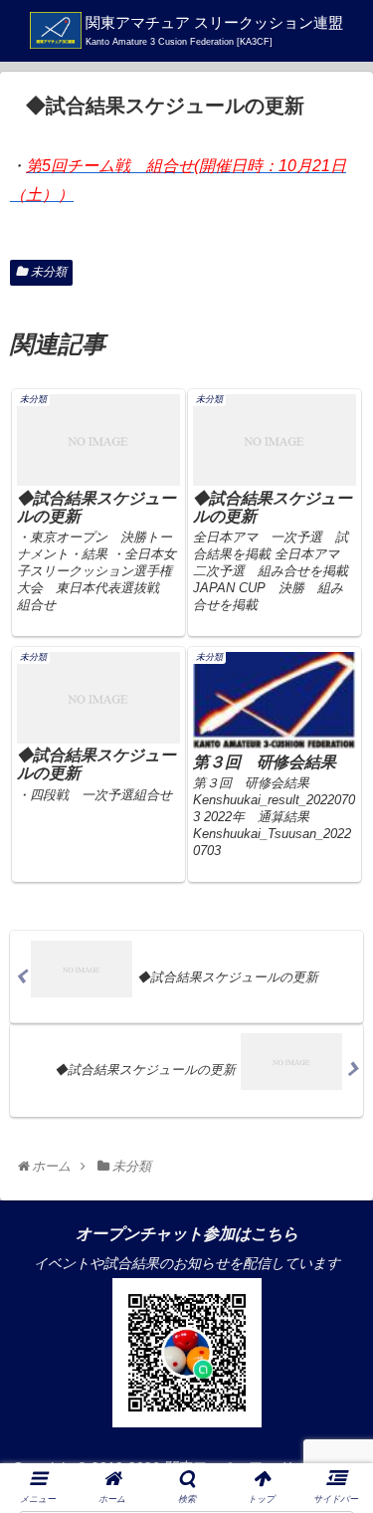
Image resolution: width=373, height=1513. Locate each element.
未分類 (49, 272)
